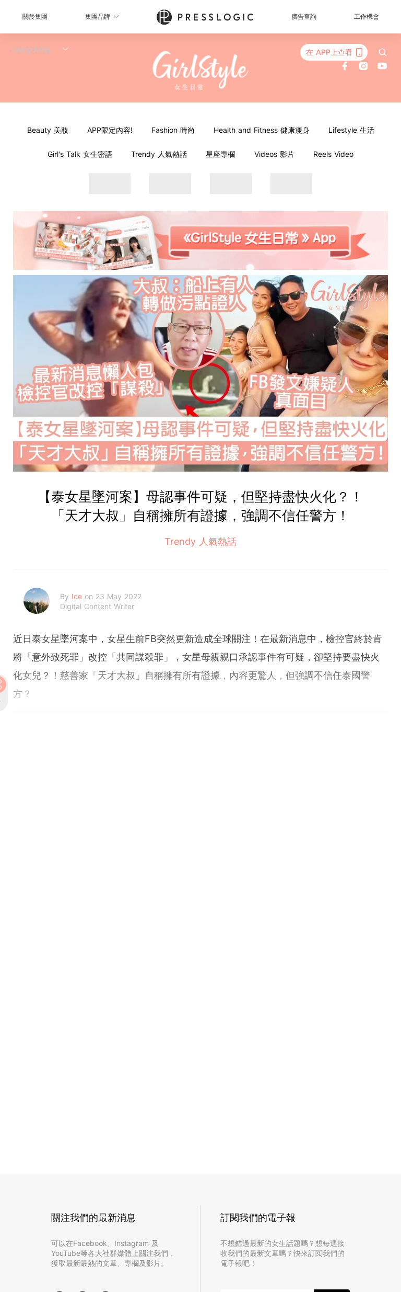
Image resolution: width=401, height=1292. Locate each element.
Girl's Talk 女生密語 (80, 154)
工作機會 (366, 16)
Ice (78, 596)
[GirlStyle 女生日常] (201, 70)
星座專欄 (220, 154)
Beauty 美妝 (47, 129)
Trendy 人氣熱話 (159, 154)
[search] (382, 52)
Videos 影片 (274, 154)
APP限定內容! (110, 129)
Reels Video (333, 154)
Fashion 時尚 (173, 129)
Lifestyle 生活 (351, 129)
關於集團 (35, 16)
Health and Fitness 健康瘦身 (262, 129)
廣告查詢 (303, 16)
